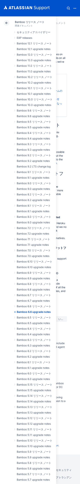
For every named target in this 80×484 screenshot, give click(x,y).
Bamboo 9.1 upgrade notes (33, 177)
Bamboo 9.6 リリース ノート (34, 110)
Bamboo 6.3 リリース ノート (34, 339)
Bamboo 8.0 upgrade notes (33, 222)
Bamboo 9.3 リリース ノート (34, 144)
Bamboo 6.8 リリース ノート (34, 283)
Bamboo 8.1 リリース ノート (34, 205)
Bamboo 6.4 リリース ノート (34, 328)
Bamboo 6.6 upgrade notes (34, 311)
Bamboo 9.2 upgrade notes (33, 160)
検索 (68, 8)
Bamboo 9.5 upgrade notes (33, 127)
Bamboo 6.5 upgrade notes (33, 323)
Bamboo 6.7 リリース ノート (34, 295)
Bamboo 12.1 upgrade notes (33, 49)
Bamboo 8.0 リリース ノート (34, 216)
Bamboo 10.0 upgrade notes (34, 104)
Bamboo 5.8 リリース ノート (34, 462)
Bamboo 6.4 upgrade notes (33, 334)
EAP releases (24, 37)
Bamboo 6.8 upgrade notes (33, 289)
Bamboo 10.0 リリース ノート (34, 99)
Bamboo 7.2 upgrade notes (33, 233)
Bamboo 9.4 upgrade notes (33, 138)
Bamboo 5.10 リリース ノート (34, 440)
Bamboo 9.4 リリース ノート (34, 132)
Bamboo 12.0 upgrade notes (34, 60)
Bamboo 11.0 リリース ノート (34, 65)
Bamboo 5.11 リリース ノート (34, 429)
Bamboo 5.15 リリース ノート (34, 384)
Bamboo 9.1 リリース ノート (34, 172)
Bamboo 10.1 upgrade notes (34, 93)
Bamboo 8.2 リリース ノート (34, 194)
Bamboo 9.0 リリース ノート (34, 183)
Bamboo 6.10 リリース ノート (34, 261)
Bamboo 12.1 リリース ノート (34, 43)
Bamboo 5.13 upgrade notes (34, 412)
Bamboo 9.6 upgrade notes (33, 116)
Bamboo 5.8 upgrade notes (33, 468)
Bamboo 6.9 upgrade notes (33, 278)
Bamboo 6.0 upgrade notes (33, 379)
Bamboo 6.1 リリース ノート (34, 362)
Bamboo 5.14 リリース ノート (34, 395)
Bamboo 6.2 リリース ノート (34, 351)
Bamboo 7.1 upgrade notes (33, 244)
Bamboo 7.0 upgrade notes (33, 255)
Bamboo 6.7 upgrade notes (33, 300)
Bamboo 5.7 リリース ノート (34, 474)
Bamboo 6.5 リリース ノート (34, 317)
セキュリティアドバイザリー (33, 32)
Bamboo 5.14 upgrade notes (34, 401)
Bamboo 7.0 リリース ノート (34, 250)
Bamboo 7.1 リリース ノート (33, 239)
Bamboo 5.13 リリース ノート (34, 406)
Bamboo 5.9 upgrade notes (33, 457)
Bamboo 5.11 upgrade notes (34, 434)
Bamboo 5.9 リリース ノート (34, 451)
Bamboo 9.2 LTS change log (34, 166)
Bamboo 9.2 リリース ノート (34, 155)
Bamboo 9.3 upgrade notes (33, 149)
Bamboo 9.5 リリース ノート (34, 121)
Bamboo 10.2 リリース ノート (34, 76)
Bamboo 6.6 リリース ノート (34, 306)
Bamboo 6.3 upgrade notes (33, 345)
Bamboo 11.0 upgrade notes (34, 71)
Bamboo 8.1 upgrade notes (33, 211)
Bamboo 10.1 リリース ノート (34, 88)
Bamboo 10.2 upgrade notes (34, 82)
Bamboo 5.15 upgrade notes (34, 390)
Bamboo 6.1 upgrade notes (33, 367)
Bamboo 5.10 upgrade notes (34, 446)
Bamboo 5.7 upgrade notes (33, 479)
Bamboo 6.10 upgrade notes (34, 267)
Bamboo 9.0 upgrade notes (33, 188)
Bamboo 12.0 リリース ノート (34, 54)
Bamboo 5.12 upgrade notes (34, 423)
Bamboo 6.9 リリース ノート (34, 272)
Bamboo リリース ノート (29, 21)
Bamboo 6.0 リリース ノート (34, 373)
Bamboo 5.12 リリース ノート (34, 418)
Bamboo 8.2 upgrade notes (33, 200)
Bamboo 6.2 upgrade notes (33, 356)
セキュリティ (64, 470)
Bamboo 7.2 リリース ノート (33, 228)
